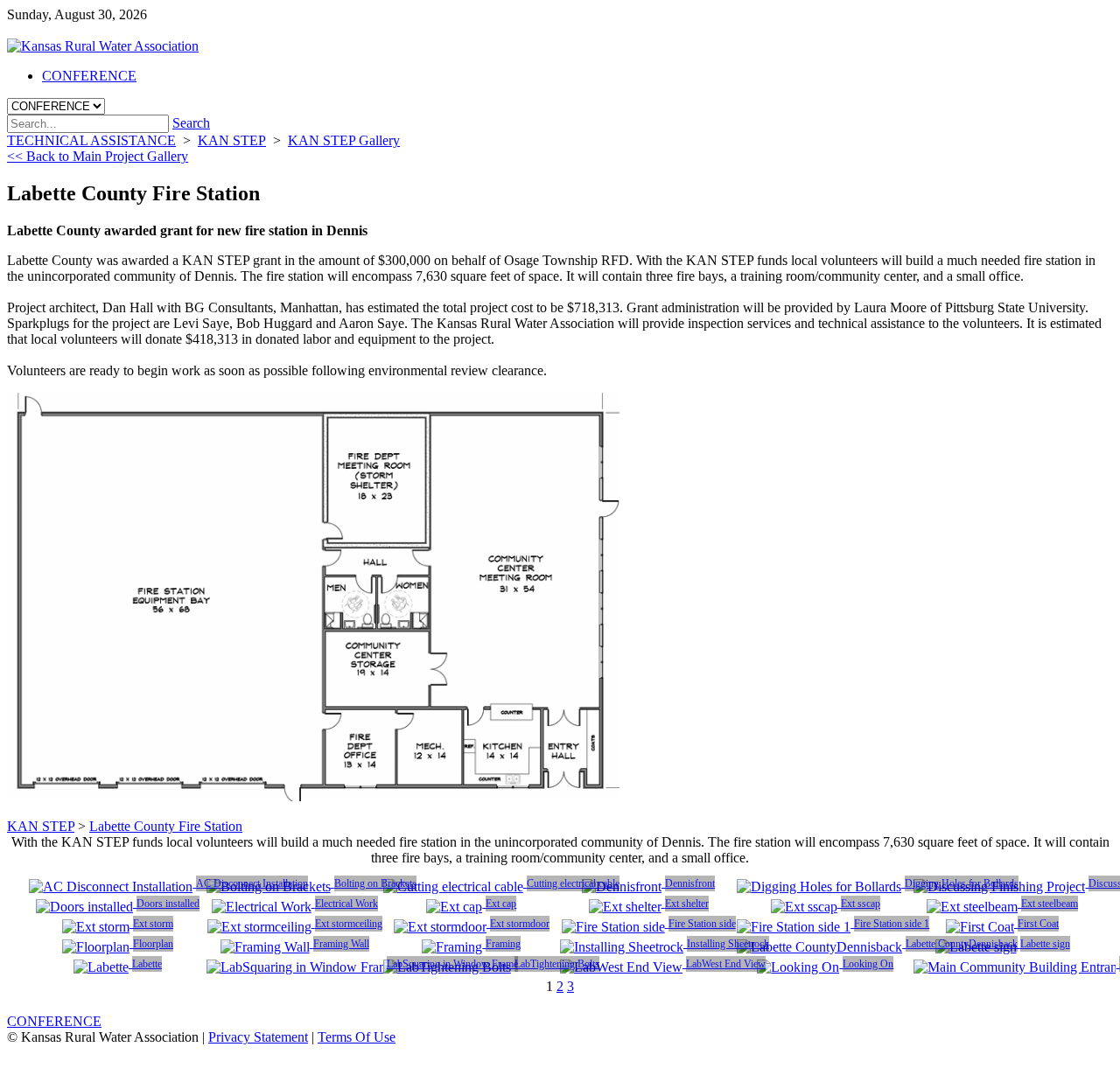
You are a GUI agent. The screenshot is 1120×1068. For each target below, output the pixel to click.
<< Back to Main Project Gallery (97, 156)
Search (191, 122)
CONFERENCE (54, 1021)
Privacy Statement (258, 1037)
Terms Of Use (357, 1037)
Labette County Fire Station (165, 826)
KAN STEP (40, 826)
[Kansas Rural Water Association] (103, 45)
